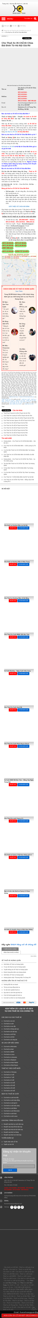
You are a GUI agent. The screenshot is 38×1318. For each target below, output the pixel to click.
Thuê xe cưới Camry (24, 1276)
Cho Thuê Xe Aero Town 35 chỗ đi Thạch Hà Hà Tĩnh (19, 418)
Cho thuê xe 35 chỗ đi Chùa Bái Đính (27, 88)
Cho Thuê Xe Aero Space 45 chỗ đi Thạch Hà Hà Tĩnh (19, 420)
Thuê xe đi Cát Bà (27, 1303)
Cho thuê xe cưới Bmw (10, 1108)
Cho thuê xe (13, 1269)
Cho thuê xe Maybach (10, 1060)
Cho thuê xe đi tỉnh (9, 1037)
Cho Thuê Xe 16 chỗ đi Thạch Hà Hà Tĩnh (16, 433)
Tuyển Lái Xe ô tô (9, 1144)
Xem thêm (33, 956)
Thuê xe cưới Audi (26, 1274)
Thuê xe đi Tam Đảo (13, 1303)
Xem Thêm (19, 291)
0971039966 (13, 1188)
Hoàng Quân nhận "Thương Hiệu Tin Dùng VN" (17, 977)
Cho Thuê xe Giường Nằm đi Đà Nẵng (16, 598)
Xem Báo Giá (24, 528)
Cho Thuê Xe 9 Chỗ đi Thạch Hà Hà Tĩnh (15, 435)
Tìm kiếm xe (28, 18)
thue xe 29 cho (8, 1287)
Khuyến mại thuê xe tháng (11, 1132)
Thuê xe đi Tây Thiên (26, 1305)
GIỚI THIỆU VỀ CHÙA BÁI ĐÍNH (19, 206)
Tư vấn (14, 26)
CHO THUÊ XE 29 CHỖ (15, 404)
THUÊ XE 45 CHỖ (31, 400)
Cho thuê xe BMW (9, 1052)
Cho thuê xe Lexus (9, 1054)
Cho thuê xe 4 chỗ (9, 1074)
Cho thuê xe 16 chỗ (9, 1083)
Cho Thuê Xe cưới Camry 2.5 (13, 818)
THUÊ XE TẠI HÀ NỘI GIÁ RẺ (26, 397)
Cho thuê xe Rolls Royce (11, 1065)
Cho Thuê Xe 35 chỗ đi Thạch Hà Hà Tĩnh (16, 425)
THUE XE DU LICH (6, 399)
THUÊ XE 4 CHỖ (26, 399)
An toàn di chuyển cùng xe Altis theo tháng (18, 929)
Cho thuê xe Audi (9, 1049)
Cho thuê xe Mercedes (10, 1046)
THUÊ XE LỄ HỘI (14, 401)
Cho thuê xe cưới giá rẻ (10, 1103)
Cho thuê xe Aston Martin (11, 1062)
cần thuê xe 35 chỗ (11, 132)
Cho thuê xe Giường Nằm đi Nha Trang (17, 562)
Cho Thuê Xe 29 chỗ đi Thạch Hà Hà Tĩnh (16, 428)
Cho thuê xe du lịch (9, 1021)
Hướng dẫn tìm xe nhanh (11, 984)
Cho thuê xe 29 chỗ (9, 1085)
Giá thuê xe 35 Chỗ (8, 146)
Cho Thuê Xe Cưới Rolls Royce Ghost (16, 744)
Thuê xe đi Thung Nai (10, 1305)
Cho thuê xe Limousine (10, 1057)
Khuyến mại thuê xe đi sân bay (12, 1135)
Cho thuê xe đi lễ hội (10, 1034)
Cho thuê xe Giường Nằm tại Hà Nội (16, 525)
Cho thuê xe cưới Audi (10, 1113)
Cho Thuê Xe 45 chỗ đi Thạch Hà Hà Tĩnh (16, 423)
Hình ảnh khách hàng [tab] (11, 952)
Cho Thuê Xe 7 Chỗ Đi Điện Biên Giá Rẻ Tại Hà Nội (18, 477)
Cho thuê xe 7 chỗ (9, 1077)
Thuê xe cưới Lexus (9, 1278)
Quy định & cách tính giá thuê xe (13, 992)
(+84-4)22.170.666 (12, 1185)
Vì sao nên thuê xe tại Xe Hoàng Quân (15, 967)
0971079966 (16, 1189)
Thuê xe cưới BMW (9, 1276)
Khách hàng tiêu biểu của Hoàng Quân (15, 972)
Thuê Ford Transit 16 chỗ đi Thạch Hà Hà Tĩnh (17, 413)
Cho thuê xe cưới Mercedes (12, 1111)
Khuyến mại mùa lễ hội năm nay (13, 1127)
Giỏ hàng (23, 26)
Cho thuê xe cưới (9, 1023)
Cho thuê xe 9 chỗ (9, 1080)
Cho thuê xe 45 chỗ (9, 1090)
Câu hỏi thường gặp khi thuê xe (13, 995)
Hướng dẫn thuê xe (16, 3)
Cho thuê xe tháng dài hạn (11, 1029)
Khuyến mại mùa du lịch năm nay (13, 1129)
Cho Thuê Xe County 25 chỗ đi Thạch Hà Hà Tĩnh (18, 415)
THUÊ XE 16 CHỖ (9, 400)
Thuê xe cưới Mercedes (11, 1274)
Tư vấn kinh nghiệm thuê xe (12, 990)
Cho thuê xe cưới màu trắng (12, 1100)
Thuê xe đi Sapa (17, 1300)
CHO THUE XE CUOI (25, 401)
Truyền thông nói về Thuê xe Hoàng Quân (16, 969)
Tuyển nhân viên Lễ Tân (11, 1141)
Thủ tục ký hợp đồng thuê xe (12, 987)
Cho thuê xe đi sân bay (10, 1031)
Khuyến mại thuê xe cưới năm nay (13, 1124)
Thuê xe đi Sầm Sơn (26, 1294)
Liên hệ (25, 3)
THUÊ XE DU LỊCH (13, 397)
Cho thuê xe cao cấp (10, 1026)
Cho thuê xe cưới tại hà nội (25, 1271)
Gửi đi (10, 1170)
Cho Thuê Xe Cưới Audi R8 (13, 707)
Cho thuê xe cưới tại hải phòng (14, 1280)
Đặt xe (13, 528)
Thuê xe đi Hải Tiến (23, 1296)
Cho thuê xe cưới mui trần (11, 1097)
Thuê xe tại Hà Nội (25, 1269)
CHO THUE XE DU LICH (16, 402)
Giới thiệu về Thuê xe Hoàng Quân (14, 964)
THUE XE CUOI (5, 401)
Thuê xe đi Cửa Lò (9, 1296)
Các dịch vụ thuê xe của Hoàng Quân (14, 998)
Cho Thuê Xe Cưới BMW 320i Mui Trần (16, 634)
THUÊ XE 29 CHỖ (20, 400)
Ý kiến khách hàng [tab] (10, 949)
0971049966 (21, 1188)
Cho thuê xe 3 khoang (10, 1072)
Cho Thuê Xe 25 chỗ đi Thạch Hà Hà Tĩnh (16, 430)
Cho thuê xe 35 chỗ (9, 1088)
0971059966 (29, 1188)
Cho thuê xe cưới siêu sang (12, 1105)
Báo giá (6, 26)
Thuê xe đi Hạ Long (20, 1298)
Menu (10, 19)
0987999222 (24, 1189)
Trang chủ (5, 3)
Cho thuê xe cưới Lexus (10, 1116)
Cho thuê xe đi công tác (10, 1039)
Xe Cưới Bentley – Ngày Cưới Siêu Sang (17, 671)
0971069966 (8, 1189)
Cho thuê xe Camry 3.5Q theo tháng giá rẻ (18, 855)
